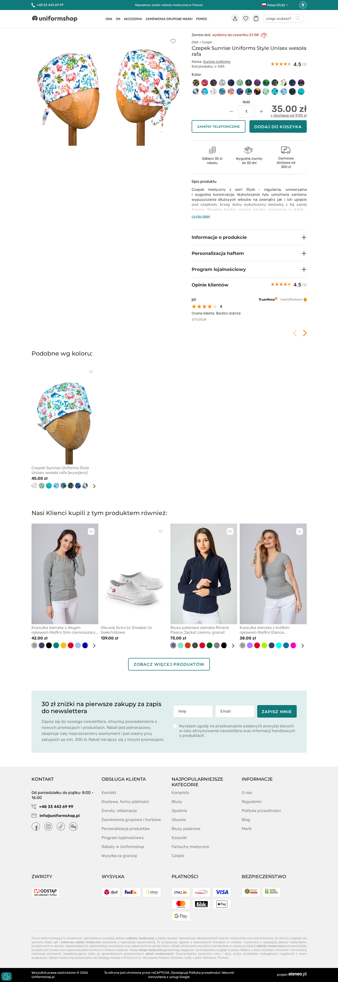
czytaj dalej (201, 216)
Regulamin (252, 801)
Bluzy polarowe (186, 828)
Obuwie (179, 819)
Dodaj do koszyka (278, 126)
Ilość (246, 102)
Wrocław (177, 957)
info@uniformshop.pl (59, 815)
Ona (109, 19)
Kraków (164, 957)
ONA (195, 42)
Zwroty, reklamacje (119, 810)
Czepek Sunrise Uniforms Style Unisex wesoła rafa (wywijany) (60, 470)
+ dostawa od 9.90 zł (288, 115)
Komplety (180, 792)
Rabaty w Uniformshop (123, 846)
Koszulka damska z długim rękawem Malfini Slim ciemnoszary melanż (64, 630)
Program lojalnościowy (123, 837)
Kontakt (109, 792)
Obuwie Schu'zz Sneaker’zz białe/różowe (126, 630)
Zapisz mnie (277, 711)
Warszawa (150, 957)
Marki (188, 19)
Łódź (188, 957)
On (118, 19)
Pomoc (201, 19)
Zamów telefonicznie (218, 126)
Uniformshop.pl (43, 977)
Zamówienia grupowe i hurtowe (131, 819)
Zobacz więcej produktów (169, 664)
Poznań (223, 957)
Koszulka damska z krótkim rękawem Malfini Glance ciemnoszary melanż (264, 630)
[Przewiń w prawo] (92, 486)
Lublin (197, 957)
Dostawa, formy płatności (125, 801)
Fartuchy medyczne (190, 846)
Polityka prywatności (261, 810)
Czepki (207, 42)
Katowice (209, 957)
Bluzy (177, 801)
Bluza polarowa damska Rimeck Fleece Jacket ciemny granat (199, 630)
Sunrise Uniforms (216, 62)
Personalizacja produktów (126, 828)
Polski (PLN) (276, 5)
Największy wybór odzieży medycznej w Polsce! (169, 5)
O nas (247, 792)
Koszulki (179, 837)
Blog (246, 819)
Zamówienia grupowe (164, 19)
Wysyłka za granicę (119, 855)
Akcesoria (133, 19)
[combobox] (283, 19)
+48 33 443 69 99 (50, 5)
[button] (249, 237)
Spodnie (179, 810)
